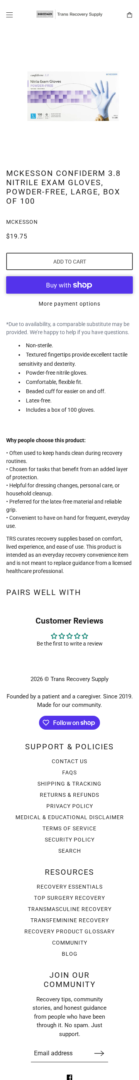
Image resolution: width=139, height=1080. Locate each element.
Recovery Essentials (70, 887)
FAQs (69, 772)
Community (69, 943)
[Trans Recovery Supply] (69, 15)
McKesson (22, 222)
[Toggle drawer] (9, 14)
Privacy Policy (69, 806)
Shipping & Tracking (69, 784)
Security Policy (70, 840)
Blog (70, 954)
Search (69, 851)
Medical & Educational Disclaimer (69, 817)
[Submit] (99, 1053)
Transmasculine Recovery (70, 909)
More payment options (69, 304)
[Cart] (129, 15)
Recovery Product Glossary (69, 931)
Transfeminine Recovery (70, 920)
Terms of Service (69, 828)
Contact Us (69, 761)
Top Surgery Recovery (69, 898)
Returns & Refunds (69, 795)
